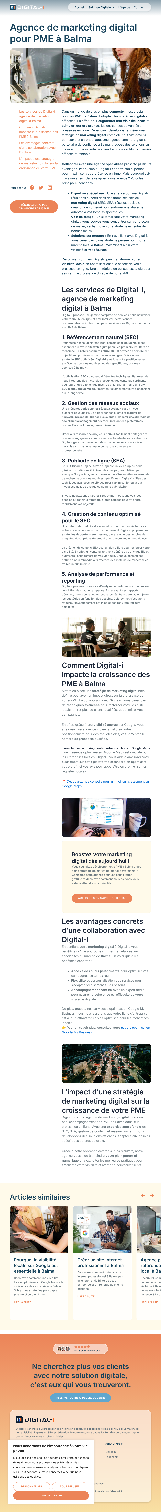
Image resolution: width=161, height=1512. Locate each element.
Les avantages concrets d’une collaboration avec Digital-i (37, 147)
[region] (51, 1472)
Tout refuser (69, 1486)
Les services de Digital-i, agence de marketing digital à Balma (37, 116)
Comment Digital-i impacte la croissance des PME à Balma (38, 132)
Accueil (80, 7)
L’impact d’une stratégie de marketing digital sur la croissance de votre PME (38, 163)
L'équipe (124, 7)
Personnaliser (31, 1486)
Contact (139, 7)
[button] (31, 187)
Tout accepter (51, 1495)
